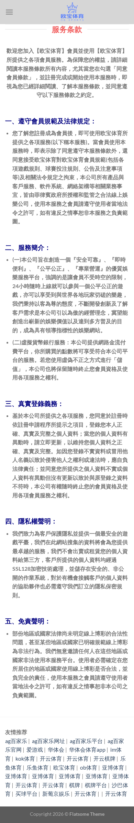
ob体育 (88, 767)
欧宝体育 (64, 767)
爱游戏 (34, 749)
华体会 (56, 749)
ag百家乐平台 (86, 741)
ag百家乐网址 (48, 741)
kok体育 (25, 758)
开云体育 (51, 758)
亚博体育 (113, 767)
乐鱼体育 (37, 767)
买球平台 (26, 793)
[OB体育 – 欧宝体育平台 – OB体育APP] (71, 12)
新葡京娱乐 (56, 793)
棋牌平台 (96, 785)
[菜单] (9, 11)
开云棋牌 (104, 758)
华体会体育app (87, 749)
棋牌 (74, 785)
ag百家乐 (16, 741)
